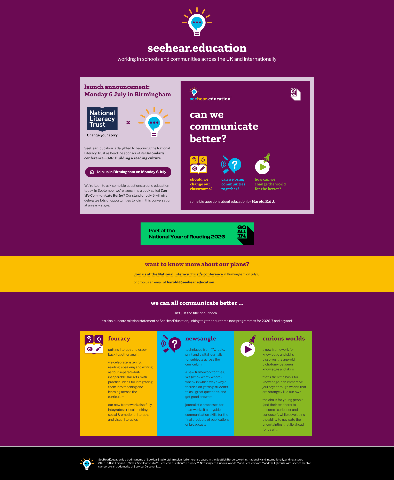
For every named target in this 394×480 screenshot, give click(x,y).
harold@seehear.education (190, 282)
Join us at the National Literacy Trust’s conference (178, 274)
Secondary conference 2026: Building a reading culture (124, 155)
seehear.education (197, 48)
